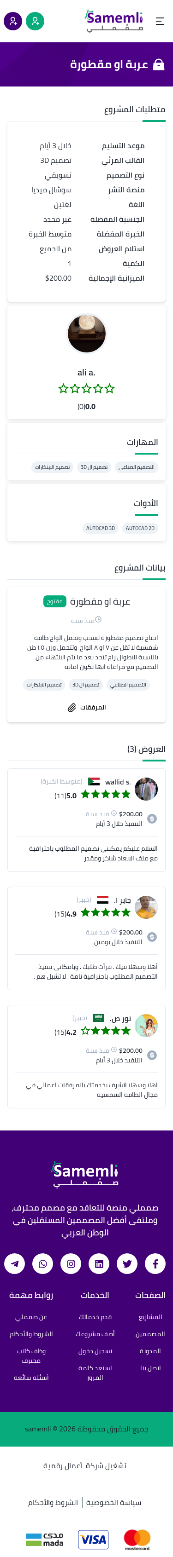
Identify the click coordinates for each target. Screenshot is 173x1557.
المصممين (150, 1334)
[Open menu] (160, 21)
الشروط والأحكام (31, 1334)
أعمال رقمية (62, 1465)
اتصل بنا (150, 1368)
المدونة (150, 1351)
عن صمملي (31, 1317)
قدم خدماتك (95, 1317)
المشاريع (150, 1317)
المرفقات (93, 707)
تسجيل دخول (95, 1351)
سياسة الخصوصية (113, 1502)
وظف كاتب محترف (31, 1356)
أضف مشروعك (95, 1334)
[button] (86, 333)
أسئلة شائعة (31, 1378)
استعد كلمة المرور (95, 1373)
